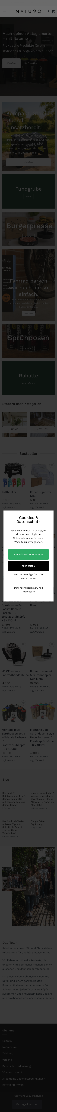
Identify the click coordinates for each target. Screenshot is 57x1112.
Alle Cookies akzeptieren (28, 554)
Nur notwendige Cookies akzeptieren (28, 576)
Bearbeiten (28, 566)
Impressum (28, 591)
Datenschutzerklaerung (27, 587)
